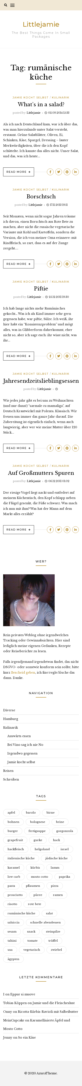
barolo (31, 812)
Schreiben (11, 779)
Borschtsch (41, 196)
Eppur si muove (22, 994)
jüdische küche (56, 858)
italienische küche (21, 858)
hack (56, 840)
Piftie (41, 289)
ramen (58, 895)
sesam (12, 931)
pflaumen (33, 886)
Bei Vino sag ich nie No (25, 745)
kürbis (35, 867)
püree (37, 895)
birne (50, 812)
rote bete (34, 904)
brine (60, 822)
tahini (12, 940)
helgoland (42, 849)
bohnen (13, 822)
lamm (55, 867)
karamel (14, 867)
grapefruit (15, 840)
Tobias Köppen (15, 1003)
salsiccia (14, 922)
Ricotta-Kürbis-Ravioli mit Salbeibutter (48, 1012)
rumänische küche (21, 913)
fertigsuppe (37, 831)
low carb (14, 877)
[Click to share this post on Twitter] (58, 172)
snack (31, 931)
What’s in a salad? (41, 104)
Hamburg (10, 719)
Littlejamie (41, 24)
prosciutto (15, 895)
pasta (11, 886)
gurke (38, 840)
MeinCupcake (13, 1020)
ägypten (13, 959)
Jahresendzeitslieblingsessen (41, 381)
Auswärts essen (19, 736)
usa (10, 950)
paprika (64, 877)
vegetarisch (31, 950)
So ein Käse (27, 1037)
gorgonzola (64, 831)
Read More (17, 171)
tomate (32, 940)
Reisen (8, 771)
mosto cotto (39, 877)
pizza (54, 886)
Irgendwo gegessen (22, 753)
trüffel (53, 940)
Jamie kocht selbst (31, 97)
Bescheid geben (23, 672)
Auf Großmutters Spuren (41, 473)
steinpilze (53, 931)
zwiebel (56, 950)
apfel (11, 812)
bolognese (37, 822)
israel (65, 849)
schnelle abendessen (45, 922)
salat (49, 913)
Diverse (9, 710)
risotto (12, 904)
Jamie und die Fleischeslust (54, 1003)
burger (13, 831)
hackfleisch (16, 849)
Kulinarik (60, 97)
